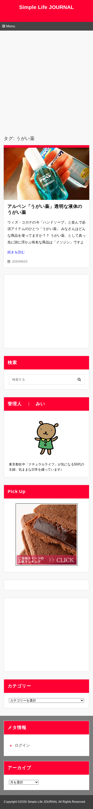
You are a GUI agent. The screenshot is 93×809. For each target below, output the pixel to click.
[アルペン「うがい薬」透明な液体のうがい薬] (46, 174)
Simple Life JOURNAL (46, 7)
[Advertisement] (46, 79)
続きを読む (16, 252)
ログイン (22, 745)
